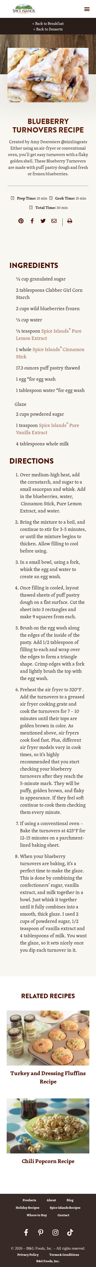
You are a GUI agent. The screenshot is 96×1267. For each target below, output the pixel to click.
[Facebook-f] (26, 1232)
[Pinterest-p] (40, 1232)
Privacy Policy (28, 1254)
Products (29, 1200)
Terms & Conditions (64, 1254)
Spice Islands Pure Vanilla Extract (47, 428)
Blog (70, 1200)
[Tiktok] (70, 1232)
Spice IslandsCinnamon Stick (50, 352)
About (51, 1200)
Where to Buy (37, 1215)
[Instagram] (55, 1232)
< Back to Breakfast (48, 23)
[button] (86, 8)
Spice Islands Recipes (65, 1207)
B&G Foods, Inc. (48, 1261)
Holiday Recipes (27, 1207)
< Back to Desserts (48, 29)
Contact (63, 1215)
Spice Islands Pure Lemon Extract (49, 334)
